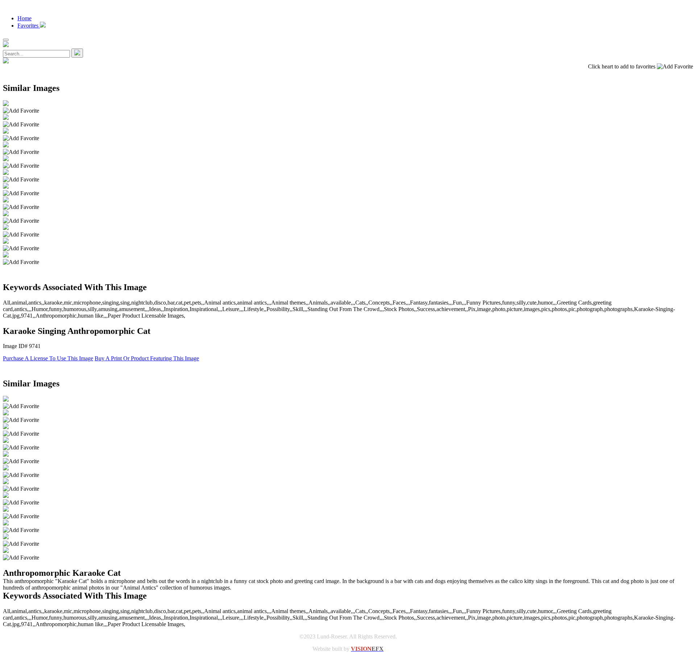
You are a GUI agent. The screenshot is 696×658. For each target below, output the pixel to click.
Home (24, 18)
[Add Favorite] (21, 111)
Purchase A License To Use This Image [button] (48, 358)
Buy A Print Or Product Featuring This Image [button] (147, 358)
